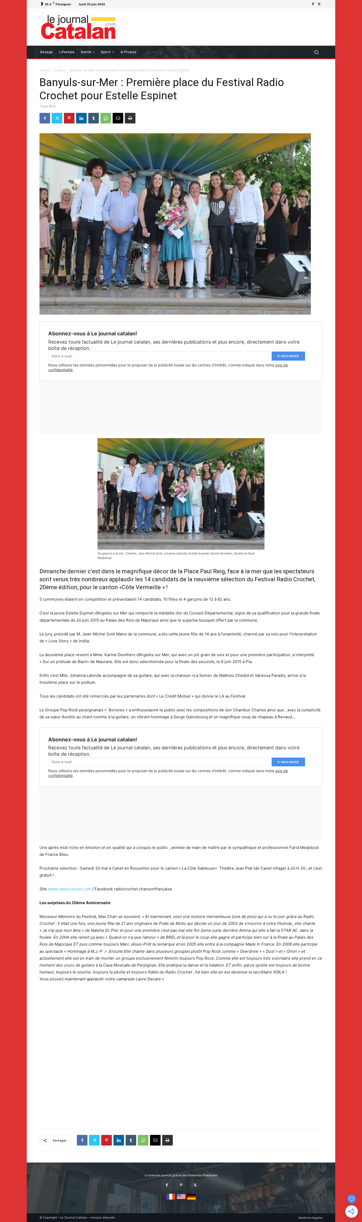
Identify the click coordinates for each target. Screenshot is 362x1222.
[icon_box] (113, 5)
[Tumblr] (93, 118)
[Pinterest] (69, 118)
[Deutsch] (191, 1200)
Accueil (44, 70)
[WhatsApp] (105, 118)
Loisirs (60, 70)
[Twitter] (319, 4)
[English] (181, 1200)
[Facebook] (313, 4)
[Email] (118, 118)
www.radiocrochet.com (69, 888)
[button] (316, 52)
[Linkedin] (81, 118)
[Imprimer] (130, 118)
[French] (170, 1200)
